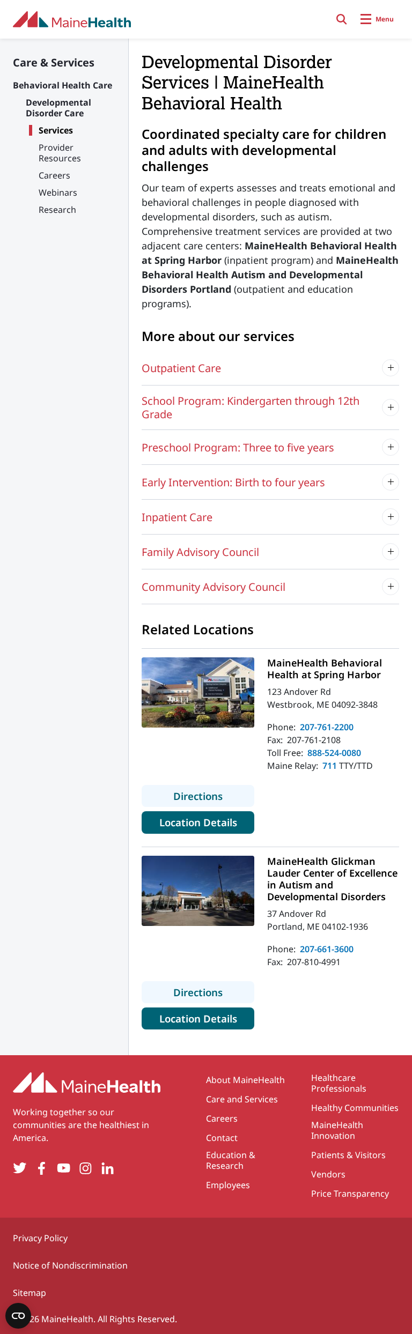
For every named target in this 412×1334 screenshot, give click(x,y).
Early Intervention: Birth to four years (233, 482)
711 (329, 766)
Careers (54, 175)
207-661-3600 (327, 949)
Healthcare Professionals (338, 1083)
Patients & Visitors (348, 1155)
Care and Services (242, 1099)
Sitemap (29, 1293)
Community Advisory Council (213, 587)
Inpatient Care (177, 517)
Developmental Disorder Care (58, 108)
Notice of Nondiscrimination (70, 1265)
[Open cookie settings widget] (18, 1316)
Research (57, 210)
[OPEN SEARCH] (341, 19)
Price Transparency (350, 1193)
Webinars (58, 192)
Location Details (206, 822)
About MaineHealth (245, 1080)
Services (56, 130)
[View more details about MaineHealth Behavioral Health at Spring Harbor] (198, 692)
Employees (228, 1185)
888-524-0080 (334, 753)
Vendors (328, 1174)
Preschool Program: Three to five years (238, 447)
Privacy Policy (40, 1238)
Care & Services (53, 62)
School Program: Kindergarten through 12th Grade (250, 407)
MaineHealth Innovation (337, 1130)
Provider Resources (60, 153)
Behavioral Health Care (62, 85)
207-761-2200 (327, 727)
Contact (222, 1138)
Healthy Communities (355, 1108)
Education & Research (230, 1160)
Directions (213, 796)
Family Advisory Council (200, 552)
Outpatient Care (181, 368)
